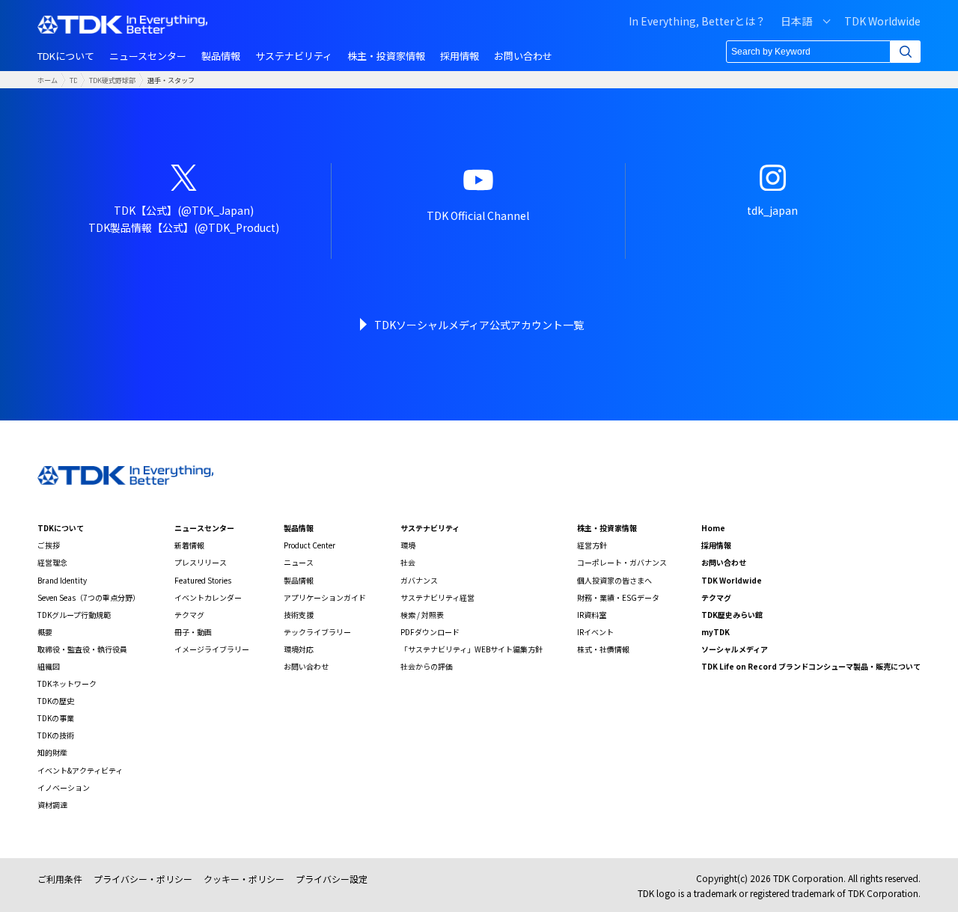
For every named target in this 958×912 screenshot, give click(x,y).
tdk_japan (772, 210)
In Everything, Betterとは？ (697, 21)
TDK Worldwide (882, 21)
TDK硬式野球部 (112, 80)
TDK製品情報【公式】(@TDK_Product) (183, 227)
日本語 (796, 21)
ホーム (47, 80)
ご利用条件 (59, 878)
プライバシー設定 (331, 878)
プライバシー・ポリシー (143, 878)
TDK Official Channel (478, 215)
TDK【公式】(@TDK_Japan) (184, 210)
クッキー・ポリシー (244, 878)
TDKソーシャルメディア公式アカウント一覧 (479, 324)
